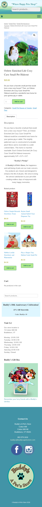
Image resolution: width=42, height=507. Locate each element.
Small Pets (12, 24)
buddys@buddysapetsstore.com (22, 440)
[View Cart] (2, 16)
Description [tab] (11, 116)
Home (6, 24)
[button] (34, 35)
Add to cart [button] (10, 224)
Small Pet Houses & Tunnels (22, 108)
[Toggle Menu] (39, 16)
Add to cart (19, 101)
